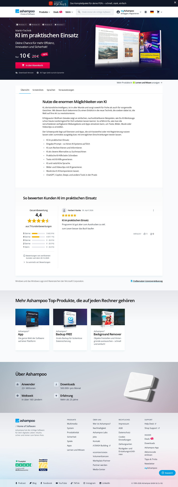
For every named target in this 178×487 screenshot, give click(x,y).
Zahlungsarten (125, 444)
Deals (57, 12)
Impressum (124, 423)
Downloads (150, 443)
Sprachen (51, 90)
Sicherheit (71, 437)
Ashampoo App (152, 447)
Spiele (70, 441)
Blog (34, 483)
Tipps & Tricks (151, 459)
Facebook (47, 483)
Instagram (91, 483)
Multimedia (72, 423)
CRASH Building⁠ (100, 445)
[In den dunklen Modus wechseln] (146, 12)
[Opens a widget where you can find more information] (167, 473)
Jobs (95, 437)
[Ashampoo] (25, 420)
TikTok (76, 483)
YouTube (63, 483)
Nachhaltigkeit (99, 428)
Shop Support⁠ (151, 428)
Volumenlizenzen (101, 456)
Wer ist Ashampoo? (102, 423)
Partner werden (100, 465)
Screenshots (38, 90)
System (70, 428)
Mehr (68, 12)
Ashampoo (151, 468)
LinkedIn (106, 483)
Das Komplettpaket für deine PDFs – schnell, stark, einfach (98, 3)
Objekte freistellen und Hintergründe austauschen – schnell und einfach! (107, 341)
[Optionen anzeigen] (153, 210)
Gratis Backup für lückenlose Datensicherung (69, 339)
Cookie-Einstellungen (125, 438)
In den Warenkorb (34, 65)
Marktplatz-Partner (101, 460)
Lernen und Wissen (76, 450)
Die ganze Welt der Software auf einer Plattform (31, 339)
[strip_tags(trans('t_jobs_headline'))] (43, 465)
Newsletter (150, 463)
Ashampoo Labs (100, 432)
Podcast (22, 483)
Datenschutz (124, 432)
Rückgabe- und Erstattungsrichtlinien (127, 451)
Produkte (43, 12)
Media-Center (99, 469)
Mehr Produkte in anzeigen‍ (138, 82)
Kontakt (96, 441)
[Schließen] (175, 2)
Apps (69, 445)
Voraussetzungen (66, 90)
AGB (121, 428)
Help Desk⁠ (149, 423)
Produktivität (73, 432)
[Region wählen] (152, 12)
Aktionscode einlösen (150, 453)
